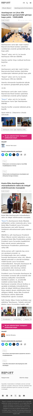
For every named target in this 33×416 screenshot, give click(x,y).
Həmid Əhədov (11, 335)
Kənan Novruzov (11, 145)
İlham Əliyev (6, 8)
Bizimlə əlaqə (24, 377)
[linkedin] (17, 154)
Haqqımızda (5, 377)
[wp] (6, 154)
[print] (21, 154)
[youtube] (24, 395)
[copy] (25, 154)
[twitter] (13, 154)
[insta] (7, 395)
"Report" (4, 221)
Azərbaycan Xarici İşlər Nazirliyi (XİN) (14, 129)
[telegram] (10, 154)
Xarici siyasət (5, 20)
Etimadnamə (6, 319)
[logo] (5, 3)
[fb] (2, 154)
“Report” (4, 99)
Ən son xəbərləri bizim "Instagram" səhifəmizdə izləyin (16, 137)
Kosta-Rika (17, 319)
